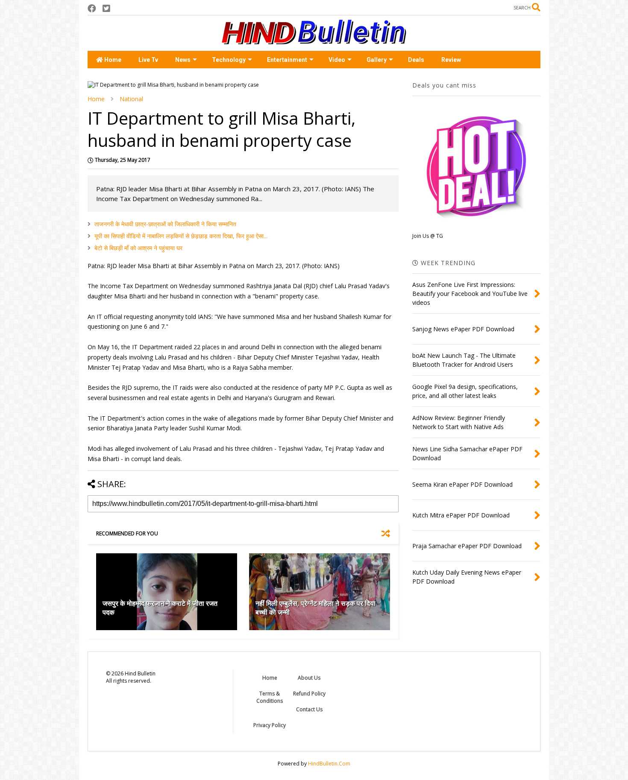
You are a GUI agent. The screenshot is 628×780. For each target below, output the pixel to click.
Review (451, 59)
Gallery (377, 59)
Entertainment (287, 59)
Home (112, 59)
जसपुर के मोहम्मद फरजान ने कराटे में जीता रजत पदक (160, 608)
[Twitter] (106, 8)
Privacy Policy (269, 725)
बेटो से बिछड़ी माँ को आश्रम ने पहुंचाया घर (138, 248)
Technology (229, 59)
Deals (416, 59)
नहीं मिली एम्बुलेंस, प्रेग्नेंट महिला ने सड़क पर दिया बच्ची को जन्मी (315, 608)
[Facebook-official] (92, 8)
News (183, 59)
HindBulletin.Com (329, 763)
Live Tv (148, 59)
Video (337, 59)
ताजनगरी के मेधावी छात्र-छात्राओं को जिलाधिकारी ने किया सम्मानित (165, 224)
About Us (309, 677)
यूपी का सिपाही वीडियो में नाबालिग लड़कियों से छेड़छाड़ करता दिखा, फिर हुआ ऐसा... (180, 236)
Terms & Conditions (269, 697)
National (131, 99)
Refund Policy (309, 693)
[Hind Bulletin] (314, 40)
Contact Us (309, 709)
